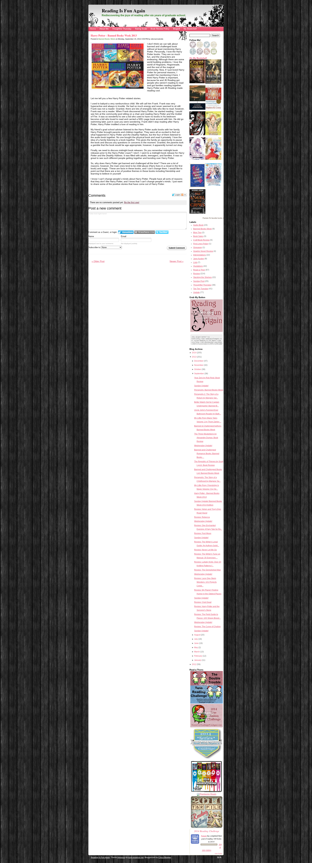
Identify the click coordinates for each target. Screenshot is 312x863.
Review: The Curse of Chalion (207, 627)
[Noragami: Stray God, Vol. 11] (213, 135)
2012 (194, 664)
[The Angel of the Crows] (197, 213)
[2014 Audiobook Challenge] (206, 792)
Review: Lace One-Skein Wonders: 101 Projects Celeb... (205, 582)
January (197, 660)
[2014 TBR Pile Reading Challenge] (206, 828)
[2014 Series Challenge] (206, 759)
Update (196, 292)
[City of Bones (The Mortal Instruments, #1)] (197, 83)
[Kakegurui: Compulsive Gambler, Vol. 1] (197, 135)
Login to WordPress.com (144, 232)
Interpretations (199, 255)
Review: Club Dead (202, 602)
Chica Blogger (164, 857)
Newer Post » (176, 261)
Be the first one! (131, 202)
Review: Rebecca (202, 517)
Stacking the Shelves (202, 277)
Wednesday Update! (203, 446)
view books (218, 853)
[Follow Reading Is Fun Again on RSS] (206, 54)
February (198, 656)
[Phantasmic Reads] (206, 794)
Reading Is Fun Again (123, 10)
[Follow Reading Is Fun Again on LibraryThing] (192, 54)
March (197, 652)
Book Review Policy (160, 29)
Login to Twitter (162, 232)
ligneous (121, 857)
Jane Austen (198, 259)
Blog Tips (197, 233)
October (197, 369)
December (198, 361)
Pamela (204, 835)
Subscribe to (94, 247)
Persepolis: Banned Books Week (208, 390)
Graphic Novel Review (203, 251)
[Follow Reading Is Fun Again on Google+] (199, 47)
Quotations (198, 266)
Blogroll (176, 29)
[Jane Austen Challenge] (206, 727)
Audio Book (198, 225)
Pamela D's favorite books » (213, 218)
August (197, 635)
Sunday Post (198, 281)
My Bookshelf (190, 29)
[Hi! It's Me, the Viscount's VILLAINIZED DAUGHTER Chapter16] (213, 159)
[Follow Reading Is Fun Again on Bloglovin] (192, 47)
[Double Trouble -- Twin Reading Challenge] (206, 703)
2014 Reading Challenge (206, 831)
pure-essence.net (136, 857)
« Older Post (98, 261)
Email (123, 236)
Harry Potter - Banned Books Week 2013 (114, 35)
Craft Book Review (201, 240)
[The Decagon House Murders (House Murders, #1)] (197, 187)
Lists (195, 262)
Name (91, 236)
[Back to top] (220, 857)
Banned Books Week (106, 39)
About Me (104, 29)
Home (93, 29)
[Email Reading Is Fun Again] (213, 54)
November (198, 365)
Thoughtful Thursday (121, 29)
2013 (194, 357)
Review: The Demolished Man (207, 570)
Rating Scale (141, 29)
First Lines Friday (200, 244)
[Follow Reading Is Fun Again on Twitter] (206, 47)
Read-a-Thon (199, 270)
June (196, 643)
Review (196, 274)
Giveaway (197, 247)
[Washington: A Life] (213, 83)
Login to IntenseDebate (126, 232)
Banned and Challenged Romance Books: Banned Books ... (206, 453)
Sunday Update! (201, 386)
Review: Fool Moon (202, 533)
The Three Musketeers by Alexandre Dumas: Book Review (206, 437)
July (196, 639)
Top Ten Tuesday (200, 289)
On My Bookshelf (198, 58)
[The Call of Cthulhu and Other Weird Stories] (197, 109)
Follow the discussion (184, 194)
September (199, 374)
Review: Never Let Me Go (205, 550)
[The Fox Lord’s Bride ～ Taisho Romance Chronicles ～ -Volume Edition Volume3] (197, 159)
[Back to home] (218, 857)
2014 (194, 353)
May (196, 647)
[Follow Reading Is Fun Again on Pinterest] (199, 54)
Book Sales (198, 236)
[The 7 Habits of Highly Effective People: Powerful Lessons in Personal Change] (213, 109)
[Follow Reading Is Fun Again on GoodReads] (213, 47)
